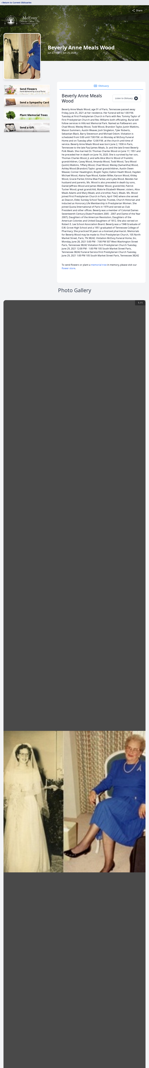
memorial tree (99, 264)
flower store (68, 268)
